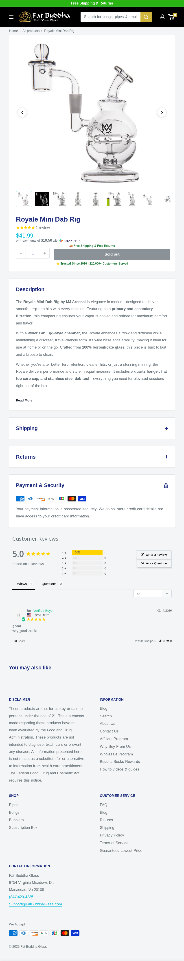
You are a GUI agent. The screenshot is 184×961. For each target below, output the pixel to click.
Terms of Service (114, 843)
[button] (92, 240)
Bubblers (16, 820)
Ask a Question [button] (156, 563)
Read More (24, 400)
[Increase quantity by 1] (44, 253)
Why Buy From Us (115, 746)
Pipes (13, 805)
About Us (107, 723)
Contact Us (109, 731)
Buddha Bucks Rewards (120, 761)
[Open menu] (11, 17)
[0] (171, 17)
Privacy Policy (112, 835)
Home (13, 31)
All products (31, 31)
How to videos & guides (119, 769)
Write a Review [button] (156, 555)
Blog (103, 708)
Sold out (112, 254)
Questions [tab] (49, 584)
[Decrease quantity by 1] (21, 253)
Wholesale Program (116, 754)
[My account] (162, 16)
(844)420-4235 (21, 897)
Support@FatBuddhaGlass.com (35, 904)
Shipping (107, 827)
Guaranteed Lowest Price (121, 850)
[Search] (146, 17)
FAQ (103, 805)
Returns (106, 820)
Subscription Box (23, 827)
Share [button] (22, 641)
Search (106, 716)
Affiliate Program (114, 739)
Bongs (14, 812)
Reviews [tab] (21, 584)
